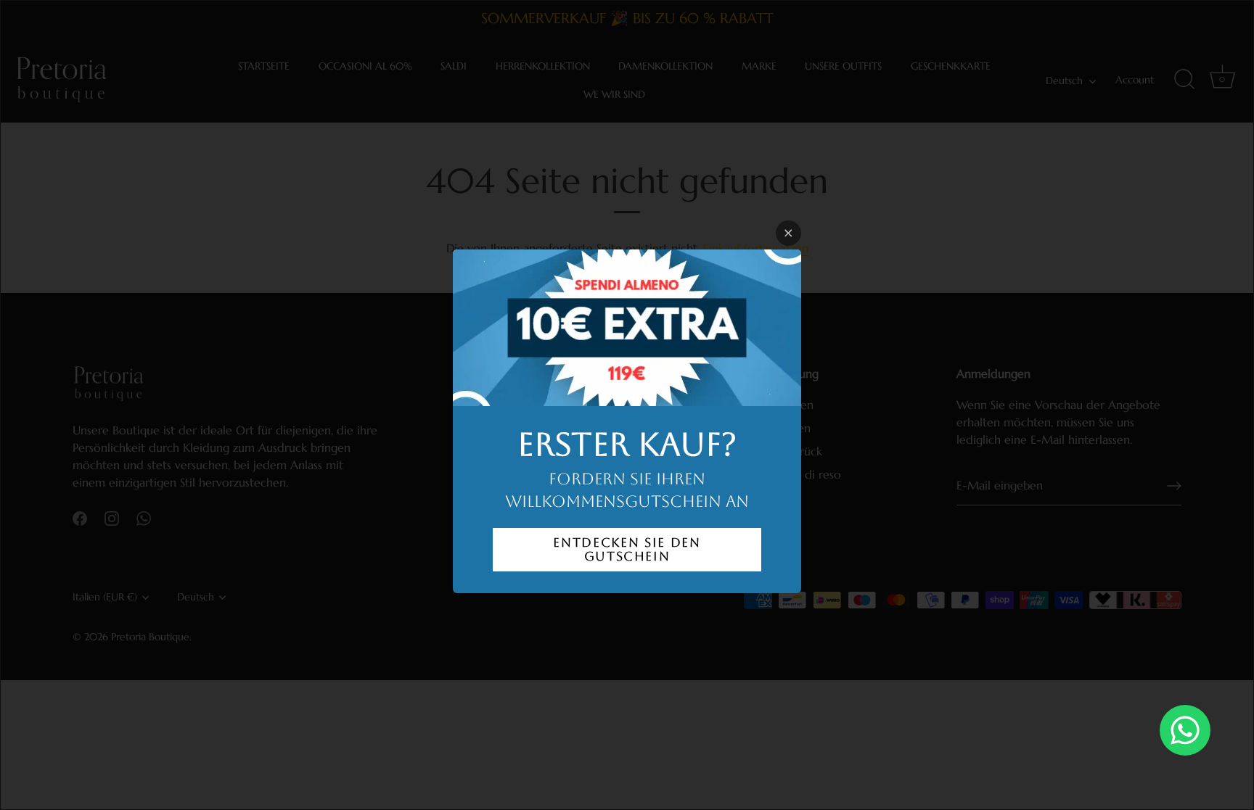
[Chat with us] (1185, 730)
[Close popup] (788, 233)
